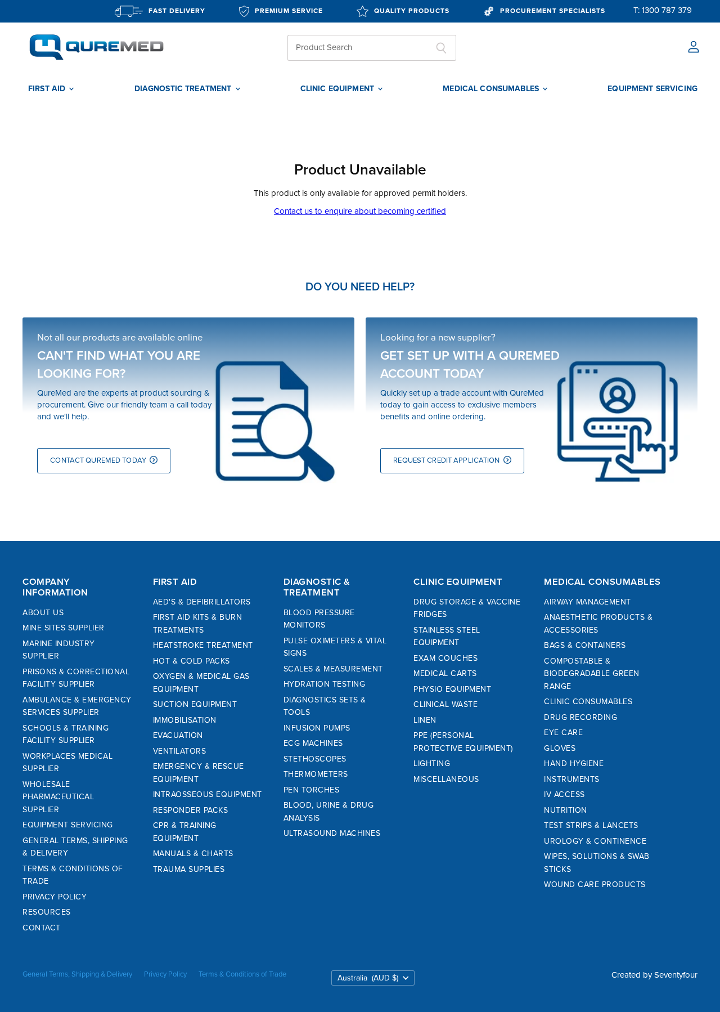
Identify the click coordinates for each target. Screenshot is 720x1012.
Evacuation (178, 735)
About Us (43, 612)
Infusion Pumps (317, 728)
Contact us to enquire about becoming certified (360, 211)
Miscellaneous (446, 779)
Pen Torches (312, 790)
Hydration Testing (325, 684)
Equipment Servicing (67, 825)
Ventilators (179, 751)
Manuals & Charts (193, 853)
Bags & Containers (585, 645)
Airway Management (587, 602)
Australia (368, 978)
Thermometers (316, 774)
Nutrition (565, 810)
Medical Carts (445, 673)
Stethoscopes (315, 759)
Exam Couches (445, 658)
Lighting (431, 763)
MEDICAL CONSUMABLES (492, 89)
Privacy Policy (54, 897)
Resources (46, 912)
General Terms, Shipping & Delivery (77, 974)
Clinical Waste (445, 704)
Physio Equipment (452, 689)
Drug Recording (580, 717)
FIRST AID (48, 89)
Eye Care (563, 732)
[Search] (441, 48)
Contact (41, 928)
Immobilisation (185, 720)
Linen (424, 720)
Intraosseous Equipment (207, 794)
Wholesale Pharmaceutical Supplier (58, 797)
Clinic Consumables (588, 701)
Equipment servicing (653, 89)
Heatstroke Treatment (203, 645)
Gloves (559, 748)
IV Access (564, 794)
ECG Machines (313, 743)
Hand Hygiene (574, 763)
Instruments (572, 779)
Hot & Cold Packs (191, 661)
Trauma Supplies (189, 869)
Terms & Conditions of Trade (242, 974)
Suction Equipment (195, 704)
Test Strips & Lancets (591, 825)
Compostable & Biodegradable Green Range (592, 673)
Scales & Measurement (333, 669)
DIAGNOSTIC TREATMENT (184, 89)
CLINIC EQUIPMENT (338, 89)
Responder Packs (190, 810)
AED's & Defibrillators (202, 602)
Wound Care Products (595, 884)
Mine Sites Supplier (63, 628)
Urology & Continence (595, 841)
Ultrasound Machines (332, 833)
